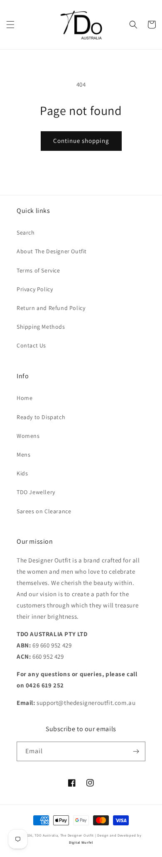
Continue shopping (81, 141)
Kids (22, 473)
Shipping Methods (41, 326)
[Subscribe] (136, 751)
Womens (28, 436)
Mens (23, 454)
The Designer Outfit (77, 835)
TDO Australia (46, 835)
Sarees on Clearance (44, 511)
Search (26, 232)
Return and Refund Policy (51, 308)
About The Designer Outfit (52, 251)
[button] (10, 24)
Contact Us (31, 345)
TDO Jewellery (36, 492)
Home (24, 398)
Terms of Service (38, 270)
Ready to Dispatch (41, 417)
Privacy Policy (35, 289)
